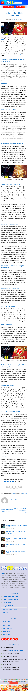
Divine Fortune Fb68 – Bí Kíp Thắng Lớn (15, 545)
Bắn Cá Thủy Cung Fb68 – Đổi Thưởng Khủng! (16, 525)
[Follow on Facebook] (2, 639)
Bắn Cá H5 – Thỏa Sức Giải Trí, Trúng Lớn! (16, 538)
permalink (24, 493)
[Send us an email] (8, 639)
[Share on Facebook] (9, 487)
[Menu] (2, 2)
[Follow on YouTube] (14, 639)
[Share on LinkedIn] (21, 487)
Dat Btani (20, 19)
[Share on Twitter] (12, 487)
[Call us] (11, 639)
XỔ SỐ (14, 11)
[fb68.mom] (14, 3)
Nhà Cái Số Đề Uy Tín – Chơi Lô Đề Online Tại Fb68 (20, 510)
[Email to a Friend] (15, 487)
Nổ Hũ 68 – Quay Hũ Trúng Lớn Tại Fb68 (15, 551)
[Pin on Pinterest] (18, 487)
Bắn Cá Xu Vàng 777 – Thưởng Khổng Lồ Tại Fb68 (16, 532)
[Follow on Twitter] (5, 639)
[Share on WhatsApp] (7, 487)
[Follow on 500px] (16, 639)
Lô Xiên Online (9, 482)
